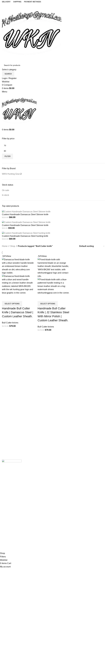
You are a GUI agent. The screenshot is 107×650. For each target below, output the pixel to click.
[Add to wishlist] (19, 298)
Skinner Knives (62, 486)
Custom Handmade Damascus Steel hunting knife (25, 236)
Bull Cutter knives (10, 323)
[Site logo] (31, 33)
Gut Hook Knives (63, 510)
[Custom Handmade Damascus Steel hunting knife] (26, 233)
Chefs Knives (61, 515)
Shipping (59, 527)
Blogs (4, 542)
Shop (12, 246)
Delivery (59, 532)
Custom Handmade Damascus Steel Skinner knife (25, 214)
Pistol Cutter (61, 500)
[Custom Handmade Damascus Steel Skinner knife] (26, 211)
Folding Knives (62, 491)
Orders (58, 537)
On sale (5, 190)
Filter (7, 156)
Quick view (12, 298)
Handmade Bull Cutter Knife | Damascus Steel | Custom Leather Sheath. (17, 312)
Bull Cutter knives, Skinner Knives (71, 496)
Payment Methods (63, 542)
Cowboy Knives (62, 466)
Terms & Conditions (64, 547)
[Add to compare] (5, 298)
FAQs (4, 537)
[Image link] (12, 466)
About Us (6, 527)
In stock (5, 195)
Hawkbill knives (62, 481)
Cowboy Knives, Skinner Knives (70, 471)
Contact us (7, 532)
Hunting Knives (62, 505)
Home (5, 246)
